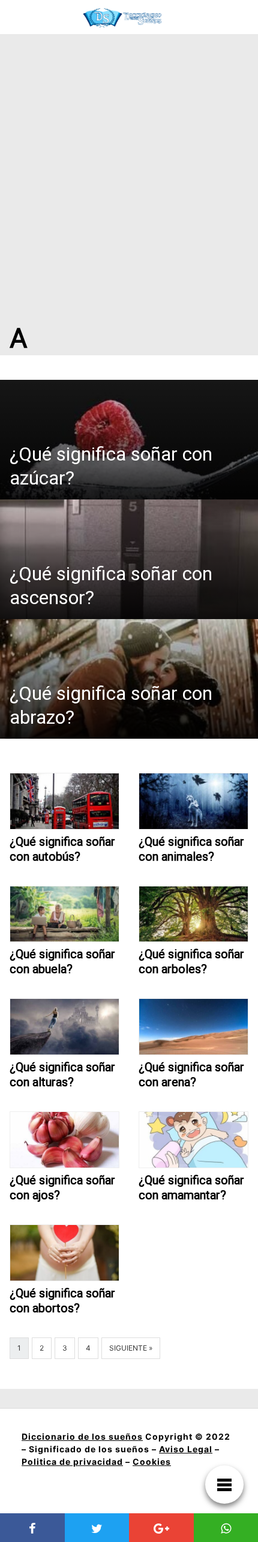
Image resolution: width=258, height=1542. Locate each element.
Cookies (152, 1461)
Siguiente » (130, 1347)
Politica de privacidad (72, 1461)
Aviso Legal (185, 1449)
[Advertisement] (129, 168)
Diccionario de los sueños (82, 1436)
